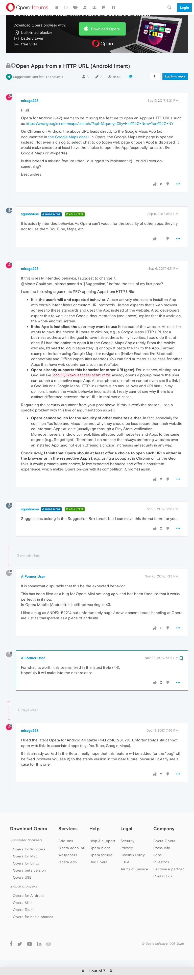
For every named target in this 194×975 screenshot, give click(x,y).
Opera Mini (22, 903)
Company (164, 828)
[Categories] (56, 7)
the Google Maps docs (67, 137)
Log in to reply (175, 76)
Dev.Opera (98, 862)
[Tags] (75, 7)
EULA (124, 862)
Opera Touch (24, 910)
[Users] (85, 7)
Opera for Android (28, 896)
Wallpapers (67, 855)
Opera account (71, 848)
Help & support (102, 841)
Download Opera (105, 29)
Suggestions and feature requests (38, 77)
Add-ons (65, 841)
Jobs (157, 855)
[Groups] (94, 7)
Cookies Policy (132, 855)
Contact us (162, 876)
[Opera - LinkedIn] (39, 944)
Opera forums (101, 855)
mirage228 (29, 101)
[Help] (113, 7)
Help (94, 828)
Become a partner (168, 869)
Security (127, 841)
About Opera (164, 841)
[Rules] (104, 7)
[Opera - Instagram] (48, 944)
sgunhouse (30, 214)
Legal (126, 828)
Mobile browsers (23, 886)
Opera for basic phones (33, 917)
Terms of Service (134, 869)
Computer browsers (26, 840)
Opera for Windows (29, 849)
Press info (161, 848)
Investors (161, 862)
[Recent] (66, 7)
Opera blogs (99, 848)
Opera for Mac (25, 856)
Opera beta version (29, 870)
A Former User (33, 576)
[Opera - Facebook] (11, 944)
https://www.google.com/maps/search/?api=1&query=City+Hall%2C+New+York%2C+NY (99, 123)
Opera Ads (67, 862)
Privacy (126, 848)
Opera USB (22, 877)
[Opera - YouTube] (30, 944)
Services (68, 828)
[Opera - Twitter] (20, 944)
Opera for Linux (26, 863)
